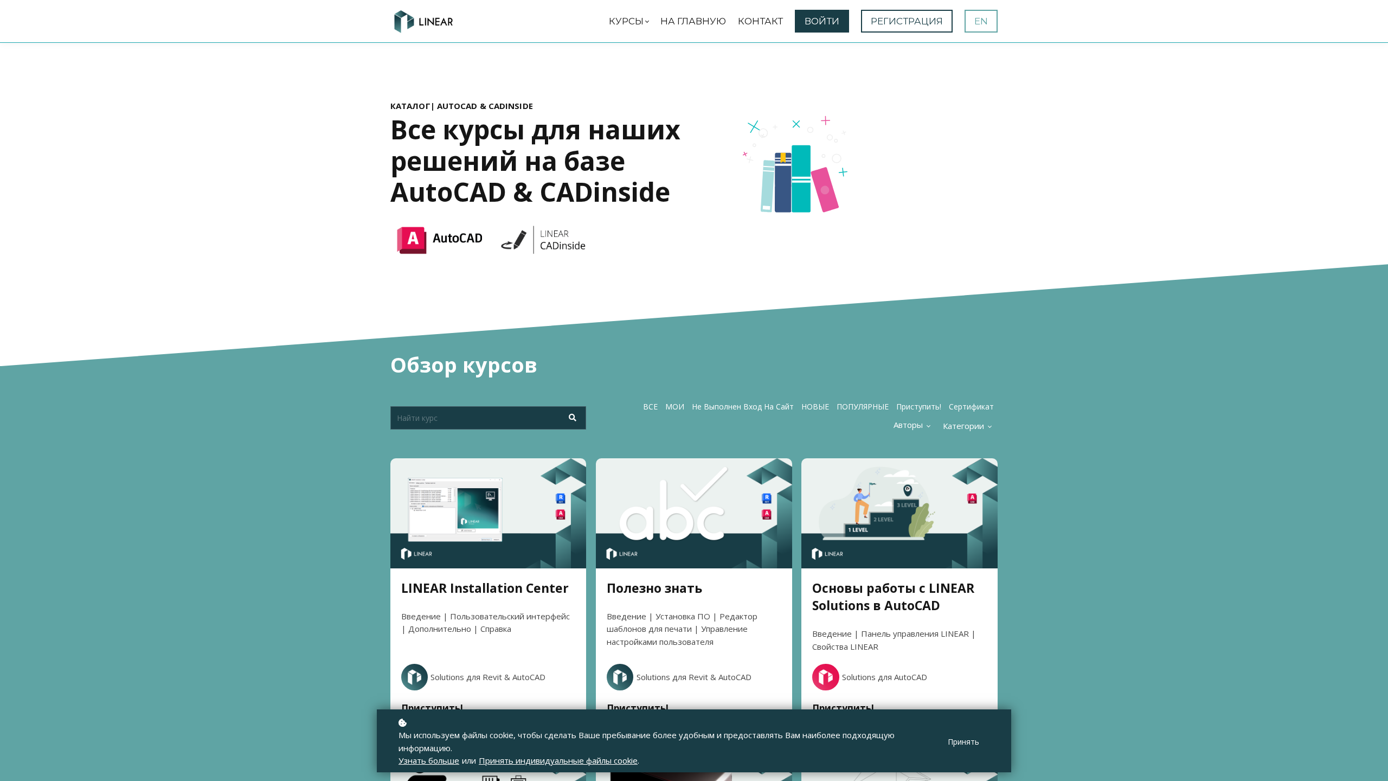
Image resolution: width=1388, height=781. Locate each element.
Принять (963, 742)
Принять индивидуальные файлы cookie (558, 760)
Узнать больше (429, 760)
